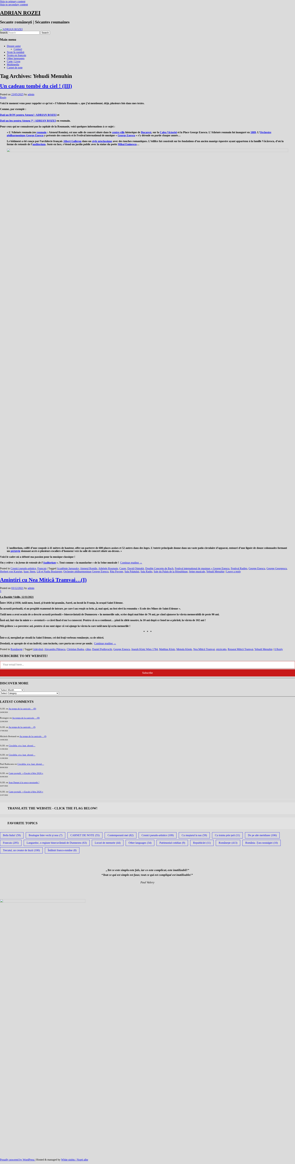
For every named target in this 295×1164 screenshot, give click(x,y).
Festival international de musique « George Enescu (202, 568)
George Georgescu (276, 568)
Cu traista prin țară (227, 835)
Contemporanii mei (121, 835)
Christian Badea (75, 649)
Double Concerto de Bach (159, 568)
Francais (41, 568)
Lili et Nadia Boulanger (49, 571)
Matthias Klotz (167, 649)
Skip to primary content (12, 1)
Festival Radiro (239, 568)
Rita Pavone (116, 571)
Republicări (202, 842)
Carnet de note (15, 67)
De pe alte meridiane (262, 835)
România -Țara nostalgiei (261, 842)
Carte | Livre (13, 61)
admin (31, 94)
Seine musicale (197, 571)
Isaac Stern (29, 571)
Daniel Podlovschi (102, 649)
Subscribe (147, 672)
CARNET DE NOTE (85, 835)
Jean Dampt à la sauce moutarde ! (24, 782)
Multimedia (13, 64)
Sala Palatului (131, 571)
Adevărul (38, 649)
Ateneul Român (88, 568)
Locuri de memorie (108, 842)
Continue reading (131, 562)
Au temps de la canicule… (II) (22, 708)
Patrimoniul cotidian (172, 842)
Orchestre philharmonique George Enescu (86, 571)
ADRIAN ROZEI (20, 13)
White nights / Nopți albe (74, 1159)
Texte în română (15, 52)
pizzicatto (221, 649)
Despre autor (14, 46)
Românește (17, 649)
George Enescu (257, 568)
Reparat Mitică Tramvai (240, 649)
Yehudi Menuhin (215, 571)
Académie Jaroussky (68, 568)
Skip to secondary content (14, 4)
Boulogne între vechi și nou (45, 835)
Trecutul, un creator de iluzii (21, 850)
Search (3, 32)
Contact (18, 49)
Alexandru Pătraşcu (54, 649)
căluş (88, 649)
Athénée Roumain (108, 568)
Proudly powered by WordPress (17, 1159)
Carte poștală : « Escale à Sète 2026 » (26, 773)
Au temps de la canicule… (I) (22, 727)
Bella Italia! (12, 835)
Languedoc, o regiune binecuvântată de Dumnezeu (57, 842)
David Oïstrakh (135, 568)
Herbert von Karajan (11, 571)
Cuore (122, 568)
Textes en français (16, 55)
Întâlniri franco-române (62, 850)
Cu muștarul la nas (194, 835)
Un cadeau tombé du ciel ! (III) (36, 86)
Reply (278, 649)
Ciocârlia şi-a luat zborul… (22, 745)
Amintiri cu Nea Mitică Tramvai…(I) (43, 580)
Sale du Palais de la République (171, 571)
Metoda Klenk (184, 649)
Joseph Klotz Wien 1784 (144, 649)
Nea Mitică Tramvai (204, 649)
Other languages (15, 58)
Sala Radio (146, 571)
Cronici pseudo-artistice (23, 568)
